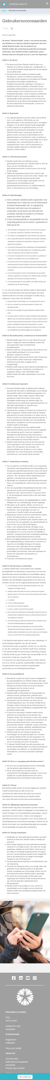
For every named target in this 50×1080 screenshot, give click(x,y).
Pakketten (10, 1043)
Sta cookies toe (25, 1077)
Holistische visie (13, 1026)
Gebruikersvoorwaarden (17, 1062)
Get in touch (11, 1020)
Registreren (11, 1040)
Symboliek (10, 1029)
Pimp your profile (13, 1048)
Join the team (12, 1059)
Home (4, 10)
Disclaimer (10, 1065)
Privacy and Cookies (15, 1068)
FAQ (8, 1017)
